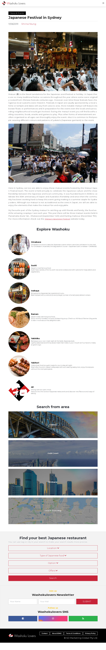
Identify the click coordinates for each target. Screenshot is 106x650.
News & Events (17, 13)
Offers (52, 570)
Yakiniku (35, 338)
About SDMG (56, 633)
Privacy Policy (90, 633)
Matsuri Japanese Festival (57, 219)
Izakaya (35, 290)
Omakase (36, 242)
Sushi (34, 265)
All (32, 387)
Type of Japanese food (52, 555)
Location (52, 548)
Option (52, 563)
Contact (44, 633)
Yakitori (35, 362)
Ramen (34, 314)
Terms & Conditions (73, 633)
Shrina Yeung (28, 24)
